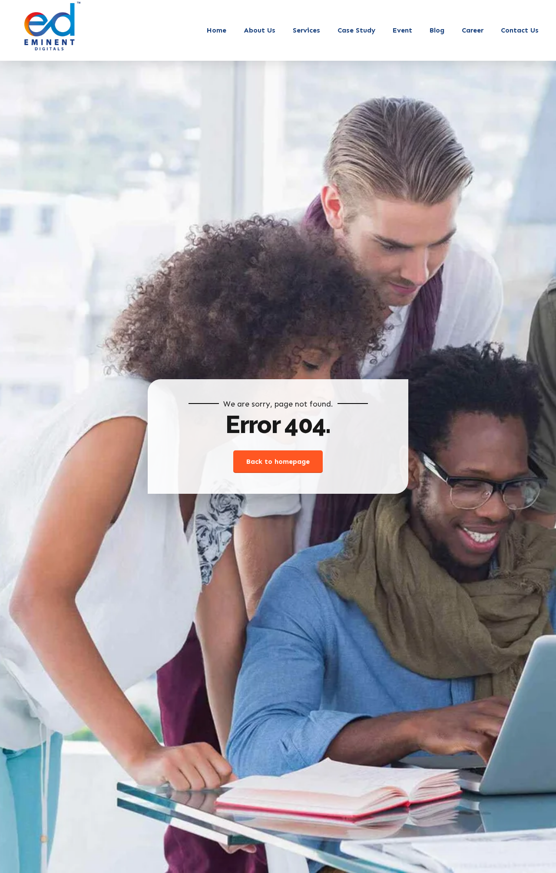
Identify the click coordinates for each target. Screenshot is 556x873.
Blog (437, 30)
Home (216, 30)
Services (306, 30)
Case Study (356, 30)
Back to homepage (278, 461)
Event (402, 30)
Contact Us (520, 30)
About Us (259, 30)
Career (472, 30)
